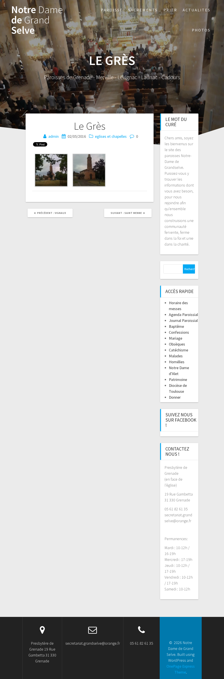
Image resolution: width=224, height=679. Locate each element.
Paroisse (112, 9)
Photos (201, 30)
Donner (175, 397)
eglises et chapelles (111, 136)
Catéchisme (178, 350)
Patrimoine (178, 379)
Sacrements (143, 9)
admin (53, 136)
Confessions (179, 332)
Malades (176, 355)
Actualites (196, 9)
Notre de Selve (37, 20)
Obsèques (177, 344)
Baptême (176, 326)
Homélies (176, 361)
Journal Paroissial (183, 320)
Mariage (175, 338)
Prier (170, 9)
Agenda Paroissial (183, 314)
